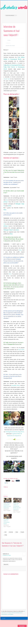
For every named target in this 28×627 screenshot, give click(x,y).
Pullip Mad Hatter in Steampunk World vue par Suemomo (17, 506)
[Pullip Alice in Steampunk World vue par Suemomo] (8, 500)
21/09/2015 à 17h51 (7, 555)
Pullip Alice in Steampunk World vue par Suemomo (7, 505)
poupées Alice (15, 385)
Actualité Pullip (8, 45)
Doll (5, 532)
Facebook (11, 18)
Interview (11, 532)
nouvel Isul (7, 79)
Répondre (6, 564)
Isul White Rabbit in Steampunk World (6, 521)
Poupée (13, 45)
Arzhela (8, 40)
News (17, 532)
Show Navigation (22, 13)
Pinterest (17, 18)
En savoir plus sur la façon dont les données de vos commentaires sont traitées (13, 613)
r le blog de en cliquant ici (14, 431)
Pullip (6, 534)
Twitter (14, 18)
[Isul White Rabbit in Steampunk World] (8, 516)
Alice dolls (21, 349)
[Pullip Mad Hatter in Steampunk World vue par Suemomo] (17, 500)
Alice (20, 250)
